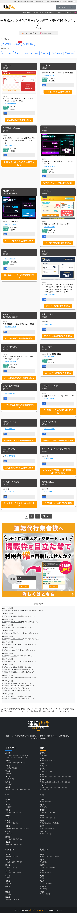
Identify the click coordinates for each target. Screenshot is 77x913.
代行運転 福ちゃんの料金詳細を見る (19, 163)
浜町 (52, 867)
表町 (16, 867)
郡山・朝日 (10, 789)
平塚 (55, 787)
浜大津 (44, 807)
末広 (25, 757)
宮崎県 (42, 881)
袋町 (21, 828)
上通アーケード (46, 873)
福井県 (7, 815)
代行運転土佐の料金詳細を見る (58, 503)
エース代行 (47, 347)
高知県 (36, 12)
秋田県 (7, 776)
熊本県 (42, 870)
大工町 (44, 755)
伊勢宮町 (19, 862)
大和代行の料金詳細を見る (58, 306)
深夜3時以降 (57, 53)
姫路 (48, 823)
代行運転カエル (15, 661)
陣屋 (29, 789)
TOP (7, 736)
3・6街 (22, 755)
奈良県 (42, 826)
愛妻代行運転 (48, 314)
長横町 (15, 763)
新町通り (21, 763)
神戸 (52, 823)
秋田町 (9, 883)
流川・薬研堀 (17, 873)
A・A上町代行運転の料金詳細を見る (19, 505)
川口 (47, 771)
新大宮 (44, 828)
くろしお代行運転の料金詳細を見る (19, 406)
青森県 (7, 760)
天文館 (44, 889)
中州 (47, 857)
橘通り (50, 883)
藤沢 (46, 789)
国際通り (48, 894)
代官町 (13, 862)
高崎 (47, 766)
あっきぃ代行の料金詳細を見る (19, 338)
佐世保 (48, 867)
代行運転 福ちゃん (12, 128)
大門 (16, 757)
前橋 (43, 766)
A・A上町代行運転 (11, 482)
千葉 (59, 777)
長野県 (7, 826)
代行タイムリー (49, 128)
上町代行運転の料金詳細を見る (19, 467)
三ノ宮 (44, 823)
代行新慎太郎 (15, 616)
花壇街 (49, 782)
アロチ (48, 834)
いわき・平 (19, 789)
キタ (43, 818)
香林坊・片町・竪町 (13, 812)
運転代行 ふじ (10, 421)
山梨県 (7, 821)
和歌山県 (43, 831)
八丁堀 (9, 873)
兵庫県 (42, 821)
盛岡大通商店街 (12, 768)
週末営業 (70, 53)
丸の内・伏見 (18, 844)
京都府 (42, 810)
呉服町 (9, 839)
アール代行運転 (10, 347)
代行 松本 (46, 65)
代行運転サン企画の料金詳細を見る (58, 412)
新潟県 (7, 799)
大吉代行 (7, 65)
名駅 (11, 844)
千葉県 (42, 774)
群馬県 (42, 764)
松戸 (48, 777)
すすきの (10, 755)
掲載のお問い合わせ (38, 738)
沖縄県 (42, 892)
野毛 (43, 787)
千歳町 (20, 839)
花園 (26, 755)
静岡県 (7, 837)
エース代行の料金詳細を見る (58, 372)
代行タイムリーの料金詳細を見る (58, 182)
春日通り (14, 823)
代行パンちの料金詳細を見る (58, 243)
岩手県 (7, 766)
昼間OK (45, 53)
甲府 (8, 823)
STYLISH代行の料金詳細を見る (19, 240)
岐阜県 (7, 831)
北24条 (16, 755)
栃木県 (42, 758)
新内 (43, 834)
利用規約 (33, 736)
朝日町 (9, 857)
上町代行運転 (9, 449)
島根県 (7, 860)
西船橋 (44, 777)
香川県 (7, 886)
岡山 (8, 867)
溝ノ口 (42, 789)
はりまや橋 (16, 899)
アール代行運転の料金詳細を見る (19, 377)
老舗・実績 (29, 44)
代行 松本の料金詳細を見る (58, 91)
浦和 (51, 771)
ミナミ (48, 818)
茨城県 (42, 753)
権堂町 (16, 828)
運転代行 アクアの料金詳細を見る (19, 276)
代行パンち (47, 191)
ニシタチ (44, 883)
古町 (8, 802)
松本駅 (26, 828)
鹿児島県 (43, 886)
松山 (43, 894)
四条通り (44, 812)
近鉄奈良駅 (50, 828)
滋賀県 (42, 805)
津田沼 (64, 777)
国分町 (9, 773)
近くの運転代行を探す (20, 736)
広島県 (7, 870)
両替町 (15, 839)
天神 (51, 857)
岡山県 (7, 865)
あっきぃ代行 (9, 314)
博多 (43, 857)
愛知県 (7, 842)
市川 (55, 777)
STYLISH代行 (8, 191)
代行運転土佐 (48, 482)
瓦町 (8, 889)
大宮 (43, 771)
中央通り (10, 828)
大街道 (9, 894)
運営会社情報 (64, 736)
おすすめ (7, 44)
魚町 (56, 823)
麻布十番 (60, 782)
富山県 (7, 805)
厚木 (59, 787)
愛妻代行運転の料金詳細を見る (58, 335)
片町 (8, 818)
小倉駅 (56, 857)
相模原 (64, 787)
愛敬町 (44, 862)
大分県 (42, 876)
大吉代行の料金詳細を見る (19, 119)
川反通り (10, 779)
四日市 (44, 802)
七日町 (9, 784)
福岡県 (42, 854)
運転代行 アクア (11, 251)
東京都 (42, 780)
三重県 (42, 799)
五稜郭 (21, 757)
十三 (52, 818)
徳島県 (7, 881)
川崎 (51, 787)
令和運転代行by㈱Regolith (19, 610)
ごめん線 (40, 12)
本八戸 (9, 763)
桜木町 (9, 807)
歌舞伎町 (67, 782)
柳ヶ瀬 (9, 834)
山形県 (7, 782)
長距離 (35, 53)
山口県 (7, 876)
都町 (43, 878)
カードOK (8, 53)
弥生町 (15, 857)
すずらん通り (9, 757)
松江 (8, 862)
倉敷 (12, 867)
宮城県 (7, 771)
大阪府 (42, 815)
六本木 (54, 782)
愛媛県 (7, 892)
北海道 (7, 753)
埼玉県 (42, 769)
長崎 (43, 867)
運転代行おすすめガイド (27, 12)
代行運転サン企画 (50, 386)
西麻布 (44, 782)
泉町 (52, 760)
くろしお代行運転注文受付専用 (56, 449)
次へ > (46, 516)
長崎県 (42, 865)
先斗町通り (51, 812)
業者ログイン (52, 736)
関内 (47, 787)
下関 (8, 878)
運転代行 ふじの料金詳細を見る (19, 440)
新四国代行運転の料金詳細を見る (58, 440)
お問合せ (42, 736)
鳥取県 (7, 854)
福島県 (7, 787)
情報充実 (18, 43)
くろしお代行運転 (11, 386)
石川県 (7, 810)
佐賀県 (42, 860)
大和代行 (46, 251)
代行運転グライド (16, 633)
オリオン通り (46, 760)
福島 (25, 789)
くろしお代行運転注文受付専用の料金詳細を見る (58, 472)
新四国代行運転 (49, 421)
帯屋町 (9, 899)
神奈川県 (43, 785)
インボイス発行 (22, 53)
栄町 (68, 777)
